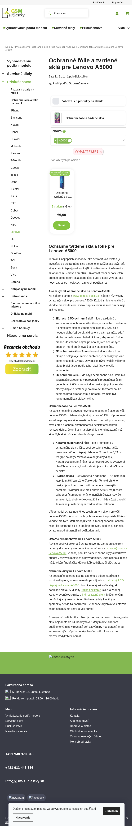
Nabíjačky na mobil (21, 289)
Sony (12, 267)
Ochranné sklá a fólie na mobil (23, 102)
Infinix (12, 174)
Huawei (14, 139)
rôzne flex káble (90, 590)
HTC (12, 224)
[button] (87, 101)
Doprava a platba (79, 726)
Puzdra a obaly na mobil (21, 91)
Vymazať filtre (85, 151)
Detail (60, 225)
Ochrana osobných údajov (85, 736)
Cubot (13, 210)
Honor (13, 132)
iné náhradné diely (92, 594)
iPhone (13, 110)
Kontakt (73, 715)
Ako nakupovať (78, 720)
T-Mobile (14, 160)
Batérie (14, 281)
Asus (12, 196)
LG (11, 238)
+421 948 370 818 (18, 754)
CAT (12, 203)
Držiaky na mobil (20, 313)
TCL (12, 260)
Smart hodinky (18, 328)
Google (13, 167)
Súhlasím (110, 811)
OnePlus (14, 253)
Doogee (14, 217)
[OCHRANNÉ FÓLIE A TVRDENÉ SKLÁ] (60, 179)
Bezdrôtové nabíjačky (23, 320)
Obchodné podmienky (82, 731)
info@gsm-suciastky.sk (23, 781)
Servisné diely (18, 74)
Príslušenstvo (18, 82)
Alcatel (13, 189)
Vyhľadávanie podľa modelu (18, 63)
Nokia (12, 246)
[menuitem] (25, 28)
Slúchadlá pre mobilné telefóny (24, 305)
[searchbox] (71, 140)
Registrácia (117, 2)
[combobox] (87, 140)
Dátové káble (17, 296)
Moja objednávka (79, 741)
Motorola (14, 146)
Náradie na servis (21, 336)
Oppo (12, 181)
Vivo (12, 274)
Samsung (15, 117)
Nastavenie (21, 817)
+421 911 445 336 (18, 767)
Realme (14, 153)
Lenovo (13, 231)
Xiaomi (13, 124)
